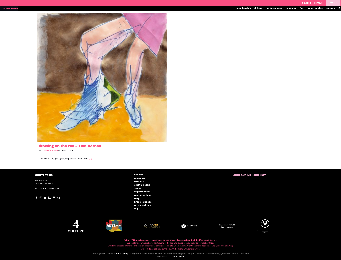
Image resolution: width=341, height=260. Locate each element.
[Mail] (58, 198)
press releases (143, 202)
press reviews (142, 205)
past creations (142, 195)
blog (136, 198)
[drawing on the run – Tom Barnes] (102, 77)
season (138, 175)
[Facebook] (36, 198)
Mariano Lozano (176, 256)
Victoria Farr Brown (49, 150)
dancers (139, 181)
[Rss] (49, 198)
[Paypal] (54, 198)
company (139, 178)
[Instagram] (41, 198)
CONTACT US (44, 175)
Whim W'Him (120, 253)
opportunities (142, 192)
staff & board (142, 185)
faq (136, 209)
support (138, 188)
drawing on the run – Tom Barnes (70, 146)
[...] (90, 158)
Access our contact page (47, 188)
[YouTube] (45, 198)
